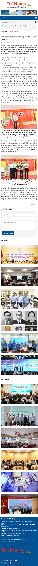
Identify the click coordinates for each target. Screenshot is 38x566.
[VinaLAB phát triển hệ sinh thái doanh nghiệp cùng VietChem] (19, 342)
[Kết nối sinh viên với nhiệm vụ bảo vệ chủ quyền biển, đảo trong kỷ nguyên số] (19, 504)
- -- (15, 533)
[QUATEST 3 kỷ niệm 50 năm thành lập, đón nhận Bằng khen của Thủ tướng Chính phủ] (19, 365)
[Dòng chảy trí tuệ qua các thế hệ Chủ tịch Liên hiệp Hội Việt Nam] (19, 320)
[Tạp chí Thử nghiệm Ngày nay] (19, 5)
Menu (4, 18)
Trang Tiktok (5, 563)
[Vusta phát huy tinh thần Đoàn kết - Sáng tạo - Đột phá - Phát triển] (19, 254)
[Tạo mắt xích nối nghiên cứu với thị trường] (19, 298)
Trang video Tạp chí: (7, 560)
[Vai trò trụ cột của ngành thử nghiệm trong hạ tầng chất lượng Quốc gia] (19, 438)
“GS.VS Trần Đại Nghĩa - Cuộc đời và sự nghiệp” (15, 57)
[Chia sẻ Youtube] (16, 560)
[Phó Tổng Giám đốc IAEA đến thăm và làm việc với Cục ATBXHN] (19, 460)
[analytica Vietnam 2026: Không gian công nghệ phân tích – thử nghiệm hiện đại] (19, 482)
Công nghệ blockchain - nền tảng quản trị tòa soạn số (16, 60)
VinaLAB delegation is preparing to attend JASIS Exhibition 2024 (19, 67)
